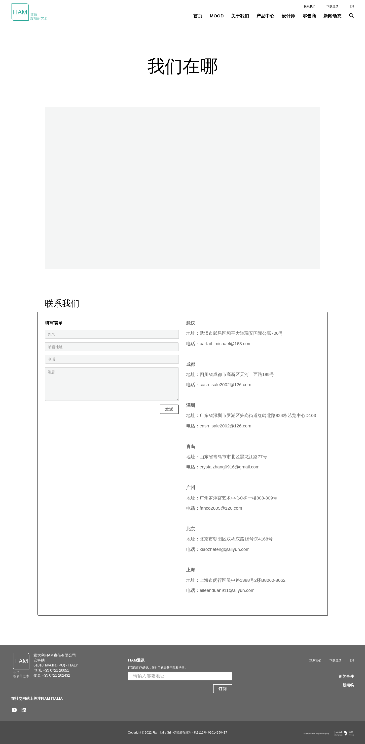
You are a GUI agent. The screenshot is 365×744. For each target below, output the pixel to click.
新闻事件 (346, 676)
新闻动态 (332, 15)
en (352, 6)
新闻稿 (348, 685)
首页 (197, 15)
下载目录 (332, 6)
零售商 (309, 15)
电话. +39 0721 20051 (51, 670)
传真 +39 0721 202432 (52, 675)
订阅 (223, 689)
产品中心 (265, 15)
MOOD (217, 15)
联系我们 (310, 6)
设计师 (288, 15)
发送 (169, 409)
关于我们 (240, 15)
